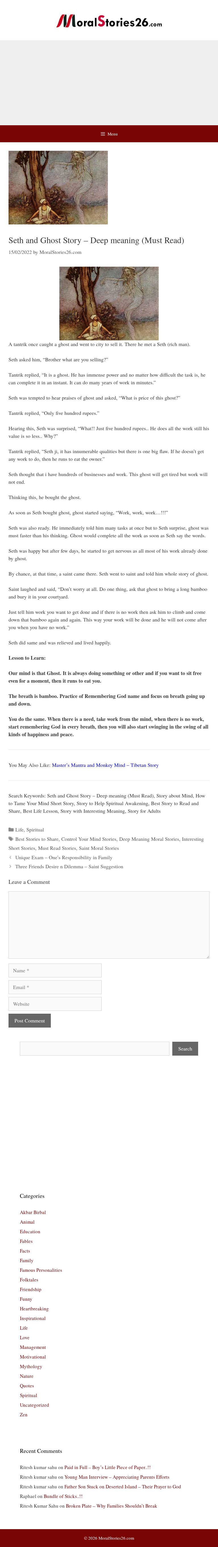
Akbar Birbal (33, 1212)
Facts (25, 1250)
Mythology (31, 1366)
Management (33, 1347)
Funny (26, 1299)
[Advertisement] (109, 82)
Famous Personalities (41, 1270)
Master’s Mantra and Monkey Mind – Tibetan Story (105, 764)
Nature (26, 1376)
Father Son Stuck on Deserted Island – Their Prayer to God (122, 1486)
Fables (26, 1241)
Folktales (29, 1279)
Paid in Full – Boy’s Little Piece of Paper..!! (107, 1467)
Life (19, 829)
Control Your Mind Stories (88, 838)
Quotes (27, 1385)
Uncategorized (34, 1405)
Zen (24, 1414)
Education (30, 1231)
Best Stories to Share (36, 838)
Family (26, 1260)
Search (185, 1048)
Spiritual (35, 829)
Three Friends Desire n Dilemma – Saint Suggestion (69, 866)
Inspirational (33, 1318)
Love (25, 1337)
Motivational (33, 1356)
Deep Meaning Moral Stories (149, 838)
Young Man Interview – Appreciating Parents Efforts (116, 1477)
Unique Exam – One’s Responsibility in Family (63, 857)
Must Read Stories (57, 847)
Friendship (30, 1289)
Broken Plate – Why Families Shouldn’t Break (111, 1506)
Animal (27, 1222)
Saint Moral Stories (99, 847)
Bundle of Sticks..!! (63, 1496)
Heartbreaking (34, 1308)
